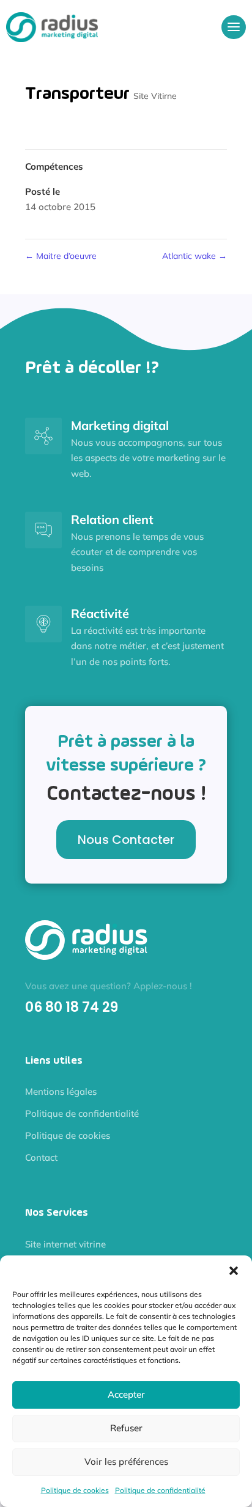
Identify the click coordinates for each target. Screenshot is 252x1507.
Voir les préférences (126, 1461)
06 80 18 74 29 (71, 1007)
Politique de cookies (75, 1490)
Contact (41, 1157)
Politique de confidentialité (160, 1490)
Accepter (126, 1394)
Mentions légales (61, 1091)
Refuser (126, 1428)
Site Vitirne (155, 95)
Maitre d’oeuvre (61, 255)
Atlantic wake (194, 255)
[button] (234, 1271)
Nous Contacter (126, 839)
